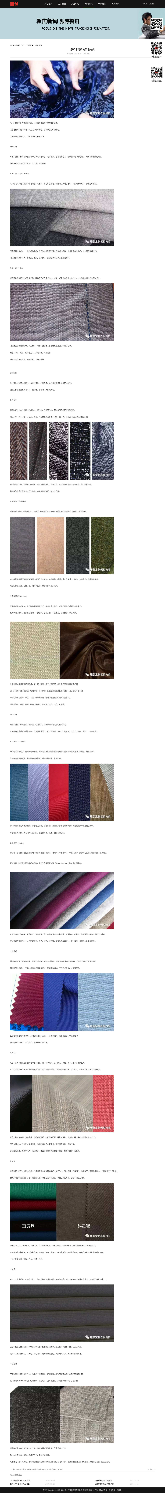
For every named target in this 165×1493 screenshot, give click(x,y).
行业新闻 (38, 45)
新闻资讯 (30, 45)
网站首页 (48, 4)
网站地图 (101, 1490)
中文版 (145, 4)
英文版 (151, 4)
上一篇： (36, 1469)
